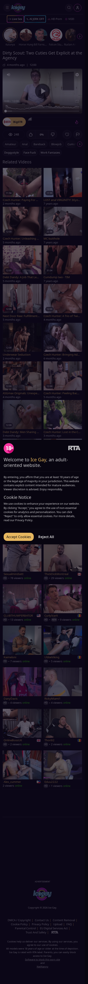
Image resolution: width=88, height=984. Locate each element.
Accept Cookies (18, 536)
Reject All (46, 536)
